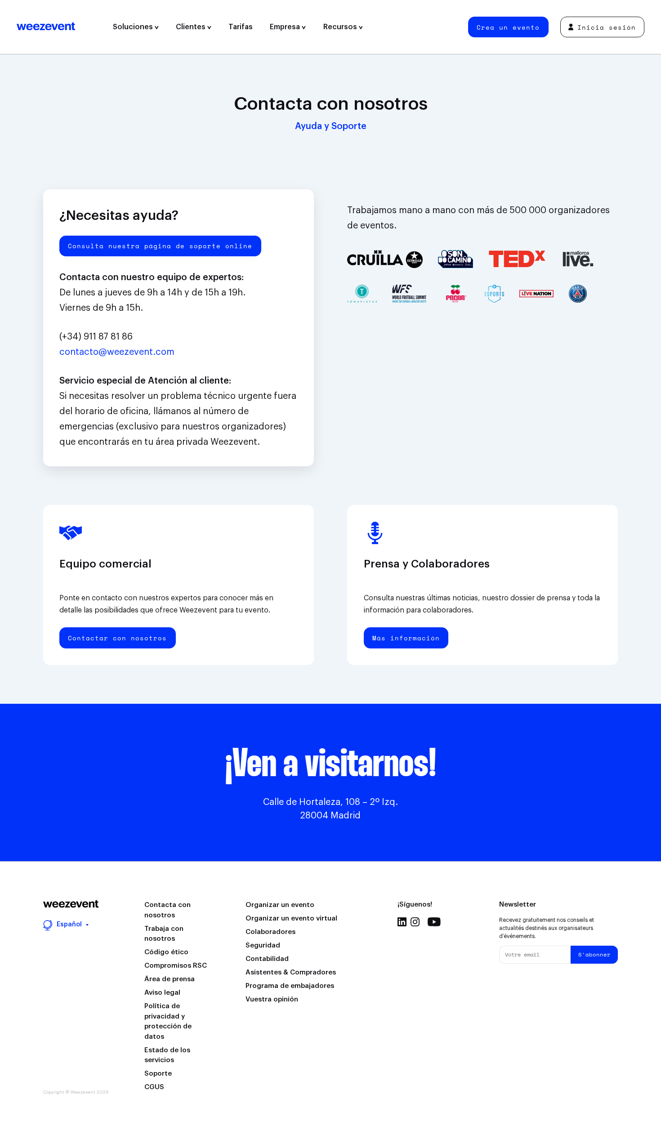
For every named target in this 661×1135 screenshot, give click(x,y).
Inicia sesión (606, 27)
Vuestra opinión (272, 999)
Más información (406, 638)
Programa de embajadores (290, 986)
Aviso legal (162, 992)
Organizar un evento (280, 905)
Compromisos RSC (175, 965)
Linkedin (401, 921)
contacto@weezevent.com (116, 352)
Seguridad (263, 945)
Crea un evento (508, 27)
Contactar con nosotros (117, 638)
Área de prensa (169, 979)
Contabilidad (267, 959)
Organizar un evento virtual (291, 918)
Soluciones (134, 27)
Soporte (158, 1073)
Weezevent (60, 27)
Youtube (434, 921)
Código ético (166, 952)
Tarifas (240, 27)
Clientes (191, 27)
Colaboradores (270, 932)
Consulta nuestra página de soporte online (160, 245)
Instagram (415, 921)
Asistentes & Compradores (291, 972)
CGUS (154, 1087)
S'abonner (594, 954)
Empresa (286, 27)
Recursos (341, 27)
